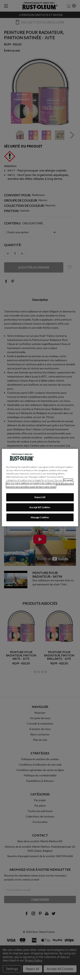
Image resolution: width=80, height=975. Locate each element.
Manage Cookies (40, 517)
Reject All (40, 497)
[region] (40, 487)
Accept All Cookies (40, 507)
